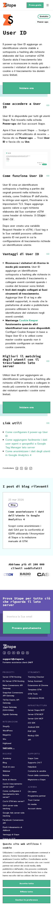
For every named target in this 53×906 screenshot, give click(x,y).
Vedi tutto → (9, 748)
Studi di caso (9, 766)
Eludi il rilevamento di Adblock (12, 829)
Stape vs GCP (9, 838)
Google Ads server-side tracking (13, 814)
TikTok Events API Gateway (11, 701)
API (29, 739)
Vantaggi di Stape (11, 834)
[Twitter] (9, 652)
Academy (7, 758)
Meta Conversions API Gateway (13, 687)
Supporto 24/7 (35, 762)
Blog (5, 762)
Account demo (34, 808)
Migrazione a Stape (37, 779)
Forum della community (38, 775)
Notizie (6, 775)
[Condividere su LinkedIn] (26, 469)
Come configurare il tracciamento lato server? (12, 794)
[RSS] (27, 653)
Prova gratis (35, 5)
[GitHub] (18, 652)
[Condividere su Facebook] (16, 469)
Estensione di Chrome (38, 685)
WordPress (8, 730)
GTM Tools (33, 693)
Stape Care (33, 758)
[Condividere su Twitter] (21, 469)
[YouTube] (13, 652)
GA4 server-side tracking (10, 807)
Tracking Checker (36, 677)
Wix (4, 739)
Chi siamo (32, 791)
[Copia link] (30, 469)
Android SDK (33, 727)
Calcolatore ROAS (36, 698)
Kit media (32, 804)
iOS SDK (31, 722)
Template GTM (34, 689)
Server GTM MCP (35, 714)
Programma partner (37, 795)
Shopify (6, 726)
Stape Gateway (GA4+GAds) (10, 709)
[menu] (47, 5)
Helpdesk (32, 766)
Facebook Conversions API (13, 822)
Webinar (6, 771)
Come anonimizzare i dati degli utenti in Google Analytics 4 (27, 453)
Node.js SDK (33, 735)
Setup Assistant (35, 681)
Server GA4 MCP (35, 718)
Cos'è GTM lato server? (13, 801)
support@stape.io (13, 659)
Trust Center (34, 800)
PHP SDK (32, 731)
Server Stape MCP (36, 710)
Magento (7, 734)
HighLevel (7, 743)
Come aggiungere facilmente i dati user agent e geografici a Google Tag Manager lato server (26, 443)
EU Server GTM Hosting (13, 681)
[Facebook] (4, 652)
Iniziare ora (26, 88)
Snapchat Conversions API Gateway (13, 694)
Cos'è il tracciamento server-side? (12, 785)
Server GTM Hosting (12, 677)
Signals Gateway (10, 714)
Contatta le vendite (37, 771)
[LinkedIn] (22, 652)
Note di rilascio (9, 779)
